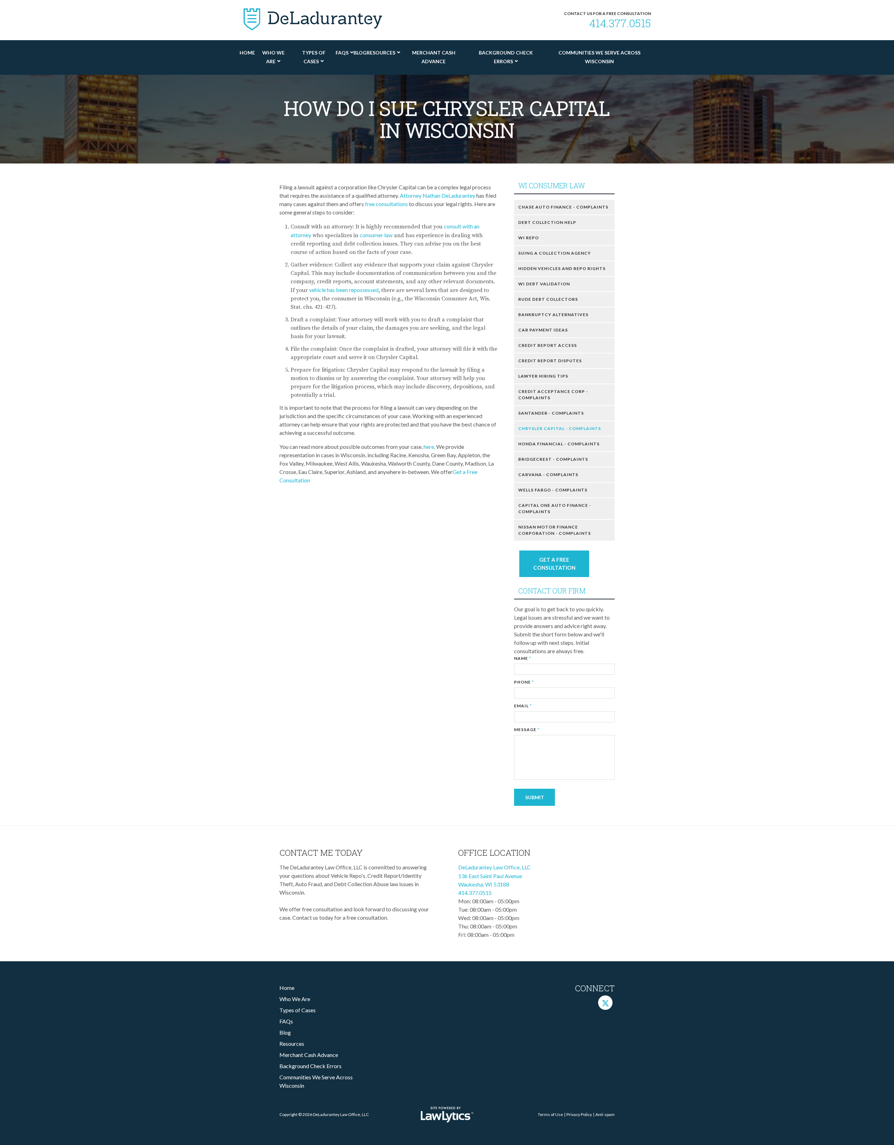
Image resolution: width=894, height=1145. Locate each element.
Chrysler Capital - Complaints (559, 428)
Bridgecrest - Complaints (553, 459)
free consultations (386, 203)
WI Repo (528, 237)
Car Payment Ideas (543, 330)
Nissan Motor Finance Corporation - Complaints (554, 530)
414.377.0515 (620, 23)
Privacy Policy (579, 1114)
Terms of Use (550, 1114)
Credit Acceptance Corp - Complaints (553, 394)
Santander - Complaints (551, 413)
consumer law (376, 235)
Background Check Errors (506, 57)
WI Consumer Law (551, 186)
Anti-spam (605, 1114)
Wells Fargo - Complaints (552, 490)
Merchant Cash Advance (433, 57)
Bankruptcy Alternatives (553, 314)
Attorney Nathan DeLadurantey (438, 195)
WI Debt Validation (544, 283)
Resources (381, 53)
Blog (360, 53)
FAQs (342, 53)
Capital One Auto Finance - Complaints (554, 508)
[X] (605, 1002)
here (429, 446)
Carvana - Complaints (548, 474)
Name (522, 658)
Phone (524, 682)
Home (247, 53)
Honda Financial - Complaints (559, 443)
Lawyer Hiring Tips (543, 376)
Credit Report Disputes (550, 360)
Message (527, 729)
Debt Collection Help (547, 222)
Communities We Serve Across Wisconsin (599, 57)
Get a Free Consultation (554, 563)
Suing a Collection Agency (554, 253)
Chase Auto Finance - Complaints (563, 207)
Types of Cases (313, 57)
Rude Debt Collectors (548, 299)
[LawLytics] (447, 1115)
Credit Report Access (547, 345)
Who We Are (273, 57)
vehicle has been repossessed (344, 289)
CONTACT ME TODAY (321, 852)
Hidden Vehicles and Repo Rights (562, 268)
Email (523, 705)
